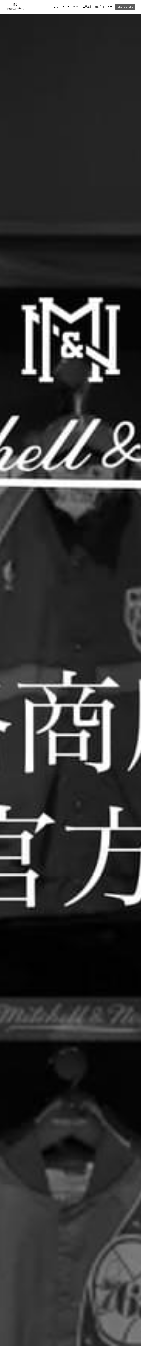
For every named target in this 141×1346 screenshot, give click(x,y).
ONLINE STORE (125, 6)
